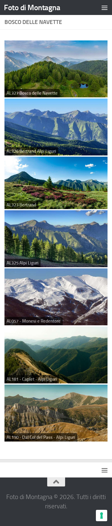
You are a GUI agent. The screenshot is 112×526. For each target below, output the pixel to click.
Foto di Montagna (32, 7)
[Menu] (104, 7)
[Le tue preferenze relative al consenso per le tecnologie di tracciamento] (101, 515)
